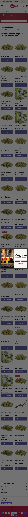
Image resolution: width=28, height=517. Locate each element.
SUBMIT (21, 261)
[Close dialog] (26, 250)
